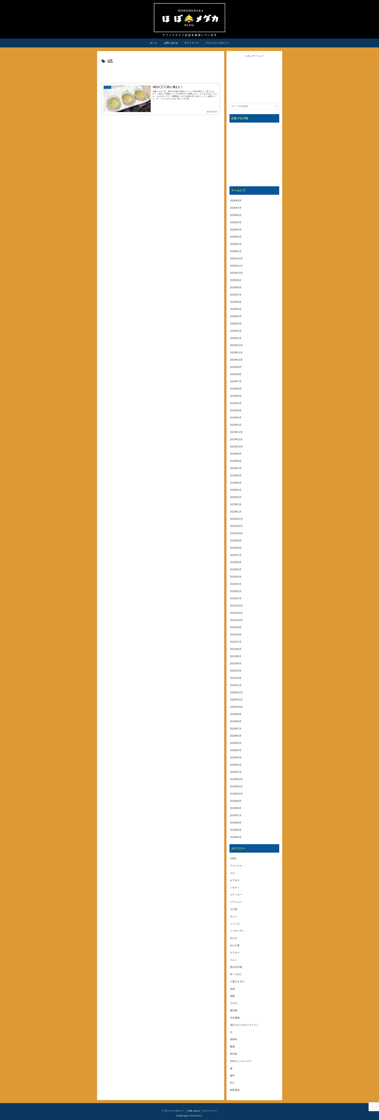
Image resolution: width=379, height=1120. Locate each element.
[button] (276, 106)
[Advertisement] (160, 73)
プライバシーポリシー (174, 1111)
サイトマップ (209, 1111)
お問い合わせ (193, 1111)
